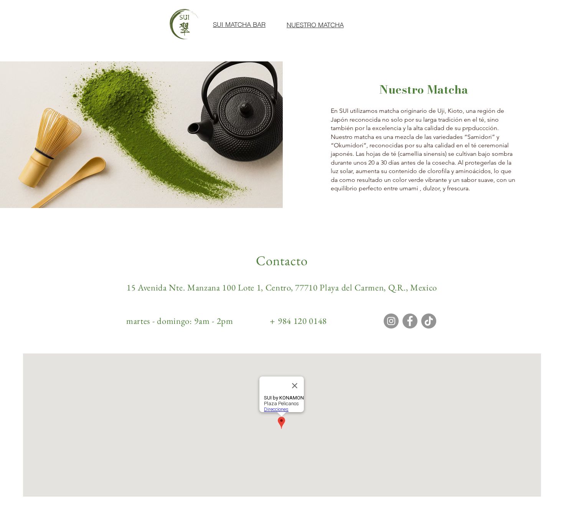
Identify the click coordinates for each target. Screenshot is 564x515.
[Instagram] (391, 321)
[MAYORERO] (444, 26)
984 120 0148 (302, 321)
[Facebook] (409, 321)
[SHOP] (394, 27)
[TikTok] (428, 321)
